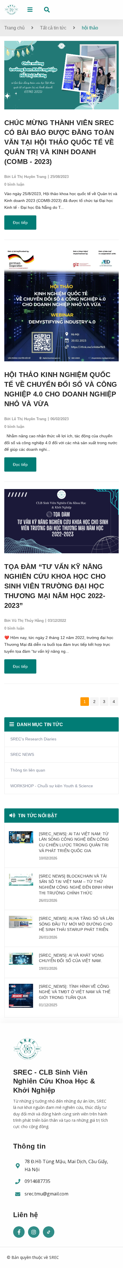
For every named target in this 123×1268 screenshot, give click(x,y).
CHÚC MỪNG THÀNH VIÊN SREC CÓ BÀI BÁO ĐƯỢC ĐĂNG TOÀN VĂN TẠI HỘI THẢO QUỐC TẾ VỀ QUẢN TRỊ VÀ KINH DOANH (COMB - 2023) (59, 142)
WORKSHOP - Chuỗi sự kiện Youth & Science (51, 786)
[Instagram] (33, 1232)
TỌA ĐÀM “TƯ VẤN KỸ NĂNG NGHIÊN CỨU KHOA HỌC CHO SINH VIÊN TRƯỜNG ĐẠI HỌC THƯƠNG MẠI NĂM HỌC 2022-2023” (55, 586)
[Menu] (30, 10)
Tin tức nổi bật (37, 815)
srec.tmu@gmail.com (46, 1194)
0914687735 (37, 1181)
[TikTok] (48, 1232)
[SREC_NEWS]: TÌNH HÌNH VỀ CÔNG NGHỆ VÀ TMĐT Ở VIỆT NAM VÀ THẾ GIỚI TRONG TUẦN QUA (74, 992)
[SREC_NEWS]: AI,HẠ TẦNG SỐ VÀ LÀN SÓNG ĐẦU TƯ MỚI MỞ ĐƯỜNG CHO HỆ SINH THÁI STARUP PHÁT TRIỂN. (76, 924)
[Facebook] (19, 1232)
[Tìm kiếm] (47, 10)
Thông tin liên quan (27, 770)
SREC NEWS (22, 754)
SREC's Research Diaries (33, 739)
